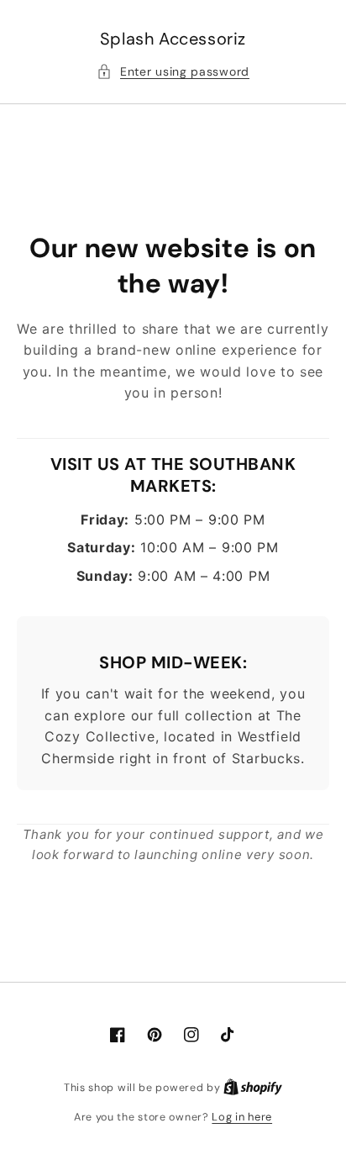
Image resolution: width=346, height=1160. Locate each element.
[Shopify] (252, 1087)
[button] (173, 71)
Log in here (242, 1117)
